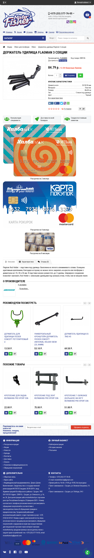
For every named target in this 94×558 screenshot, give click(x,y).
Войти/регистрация (56, 444)
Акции (19, 32)
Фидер (9, 47)
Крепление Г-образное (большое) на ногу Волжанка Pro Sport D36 (76, 398)
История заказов (55, 447)
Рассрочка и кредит (66, 32)
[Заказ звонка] (87, 552)
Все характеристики (55, 98)
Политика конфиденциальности (16, 465)
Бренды (40, 32)
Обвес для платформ (21, 47)
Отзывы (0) (45, 262)
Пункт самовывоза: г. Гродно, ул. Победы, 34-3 (66, 492)
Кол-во (50, 75)
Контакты (7, 456)
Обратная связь (10, 477)
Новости (7, 450)
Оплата (6, 462)
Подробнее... (24, 289)
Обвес (34, 47)
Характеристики (28, 262)
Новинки (9, 32)
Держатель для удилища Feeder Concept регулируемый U (16, 338)
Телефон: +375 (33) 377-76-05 (59, 477)
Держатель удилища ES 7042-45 (76, 335)
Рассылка (53, 450)
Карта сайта (8, 480)
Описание (11, 262)
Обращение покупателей (13, 468)
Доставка (7, 459)
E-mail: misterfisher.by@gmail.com (61, 480)
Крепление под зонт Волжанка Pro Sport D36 (46, 396)
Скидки (51, 32)
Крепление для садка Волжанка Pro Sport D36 (16, 396)
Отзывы (29, 32)
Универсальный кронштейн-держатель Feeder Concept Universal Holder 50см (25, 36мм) (46, 339)
